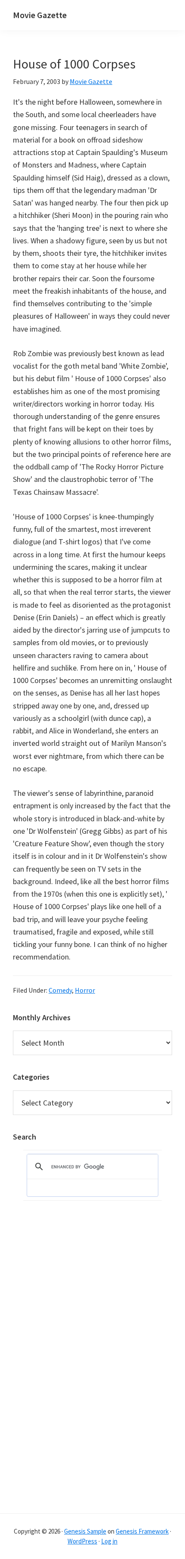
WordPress (82, 1541)
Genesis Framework (142, 1531)
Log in (109, 1541)
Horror (85, 990)
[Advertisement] (47, 1364)
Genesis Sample (85, 1531)
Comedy (60, 990)
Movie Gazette (40, 14)
